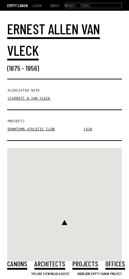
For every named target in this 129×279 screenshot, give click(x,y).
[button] (64, 222)
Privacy (70, 5)
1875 (14, 68)
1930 (87, 129)
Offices (115, 263)
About (55, 5)
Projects (85, 263)
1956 (31, 68)
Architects (49, 263)
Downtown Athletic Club (31, 129)
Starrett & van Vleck (29, 98)
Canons (17, 263)
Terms (85, 5)
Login (37, 5)
